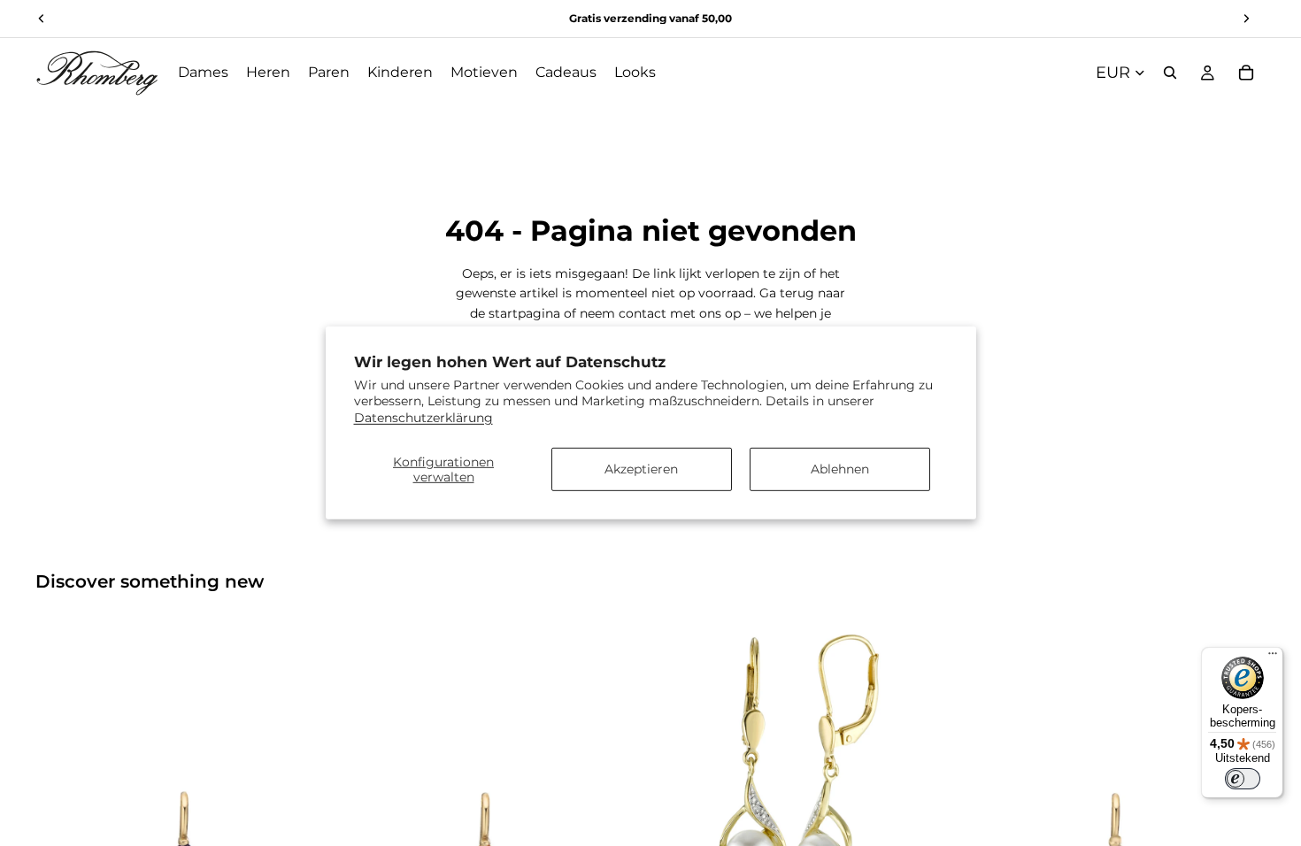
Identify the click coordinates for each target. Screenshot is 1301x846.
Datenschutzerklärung (423, 417)
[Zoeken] (1170, 72)
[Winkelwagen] (1246, 72)
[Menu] (1272, 657)
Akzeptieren (641, 469)
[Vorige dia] (62, 772)
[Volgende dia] (308, 772)
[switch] (1242, 778)
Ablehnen (840, 469)
